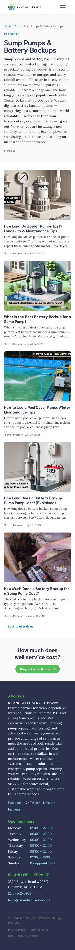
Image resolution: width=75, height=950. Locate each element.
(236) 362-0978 (19, 893)
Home (7, 26)
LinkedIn (49, 802)
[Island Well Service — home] (24, 7)
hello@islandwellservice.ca (29, 900)
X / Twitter (32, 802)
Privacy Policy (17, 930)
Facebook (15, 802)
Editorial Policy (38, 930)
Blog (17, 26)
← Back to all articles (18, 626)
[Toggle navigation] (62, 7)
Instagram (15, 809)
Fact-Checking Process (23, 935)
